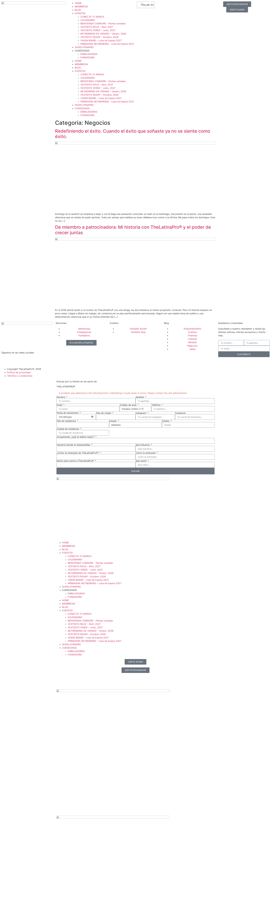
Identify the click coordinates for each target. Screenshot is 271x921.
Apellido (140, 397)
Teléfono (156, 405)
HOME (78, 3)
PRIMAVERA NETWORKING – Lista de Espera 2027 (107, 43)
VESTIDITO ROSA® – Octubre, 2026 (99, 37)
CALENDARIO (87, 20)
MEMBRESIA (81, 6)
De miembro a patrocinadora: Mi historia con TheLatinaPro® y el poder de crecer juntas (133, 229)
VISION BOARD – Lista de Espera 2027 (101, 40)
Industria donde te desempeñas (73, 445)
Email (59, 405)
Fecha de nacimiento (67, 413)
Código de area (128, 405)
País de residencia (66, 421)
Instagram (141, 413)
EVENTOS (80, 13)
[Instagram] (4, 360)
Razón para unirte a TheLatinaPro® (75, 461)
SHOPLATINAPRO (84, 47)
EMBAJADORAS (88, 54)
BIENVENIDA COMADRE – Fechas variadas (103, 23)
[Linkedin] (20, 360)
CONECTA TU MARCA (92, 16)
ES (151, 4)
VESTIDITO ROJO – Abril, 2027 (96, 26)
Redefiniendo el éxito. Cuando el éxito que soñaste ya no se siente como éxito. (132, 133)
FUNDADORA (87, 57)
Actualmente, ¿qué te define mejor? (75, 437)
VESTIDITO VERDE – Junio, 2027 (97, 30)
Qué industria (143, 445)
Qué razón (141, 461)
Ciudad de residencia (68, 429)
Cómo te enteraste (146, 453)
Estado (113, 421)
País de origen (104, 413)
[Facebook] (12, 360)
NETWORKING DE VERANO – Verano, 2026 (103, 33)
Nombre (61, 397)
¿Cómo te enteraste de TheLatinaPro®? (77, 453)
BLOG (78, 9)
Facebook (180, 413)
